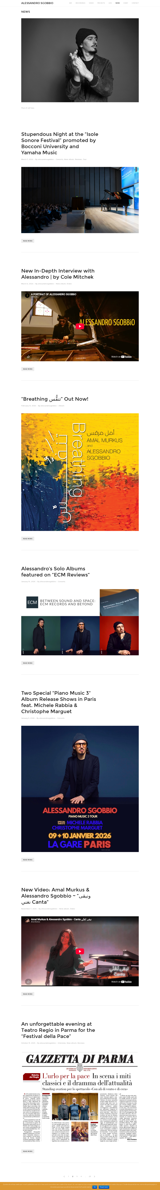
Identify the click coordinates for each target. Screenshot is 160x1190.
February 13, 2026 (28, 406)
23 (90, 1176)
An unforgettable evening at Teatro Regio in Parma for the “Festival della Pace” (58, 1030)
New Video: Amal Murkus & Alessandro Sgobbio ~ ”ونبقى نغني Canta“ (56, 896)
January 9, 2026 (27, 718)
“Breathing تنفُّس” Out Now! (54, 399)
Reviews (78, 159)
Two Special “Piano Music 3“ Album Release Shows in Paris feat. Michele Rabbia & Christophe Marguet (58, 702)
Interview (62, 1043)
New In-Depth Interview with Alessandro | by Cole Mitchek (58, 274)
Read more (104, 1187)
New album (69, 159)
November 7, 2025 (28, 909)
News (118, 3)
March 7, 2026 (27, 159)
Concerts (59, 159)
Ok (95, 1187)
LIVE (110, 3)
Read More (27, 241)
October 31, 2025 (28, 1043)
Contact (135, 3)
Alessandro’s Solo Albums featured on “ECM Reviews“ (55, 572)
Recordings (80, 3)
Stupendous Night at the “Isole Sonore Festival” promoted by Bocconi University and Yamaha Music (59, 143)
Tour (85, 159)
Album (61, 406)
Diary (126, 3)
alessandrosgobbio (46, 159)
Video (91, 3)
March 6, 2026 (27, 284)
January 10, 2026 (28, 581)
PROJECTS (101, 3)
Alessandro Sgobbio (37, 3)
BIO (70, 3)
